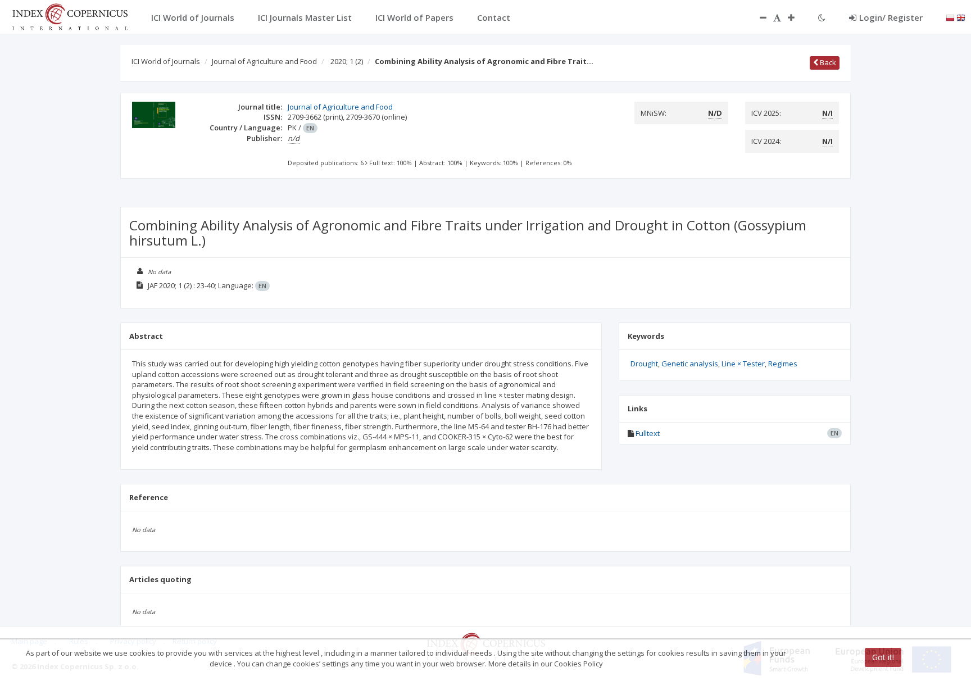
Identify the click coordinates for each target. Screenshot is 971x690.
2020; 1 (346, 61)
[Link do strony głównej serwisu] (69, 16)
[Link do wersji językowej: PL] (950, 17)
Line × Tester (743, 363)
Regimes (782, 363)
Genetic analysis (689, 363)
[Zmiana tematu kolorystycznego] (821, 17)
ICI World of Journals (165, 61)
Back (827, 62)
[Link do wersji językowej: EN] (960, 17)
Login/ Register (891, 17)
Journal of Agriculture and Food (264, 61)
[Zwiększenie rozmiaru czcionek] (796, 17)
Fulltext (648, 433)
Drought (644, 363)
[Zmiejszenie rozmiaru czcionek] (757, 17)
